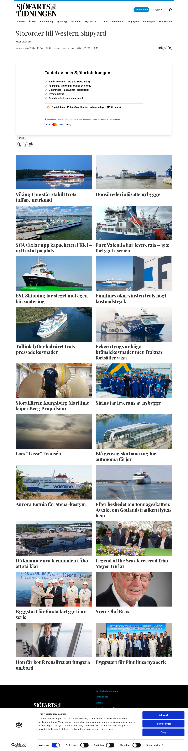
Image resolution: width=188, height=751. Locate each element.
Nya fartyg (62, 21)
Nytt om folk (91, 21)
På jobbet (76, 21)
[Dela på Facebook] (160, 48)
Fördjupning (46, 21)
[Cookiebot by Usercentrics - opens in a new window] (19, 745)
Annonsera (117, 21)
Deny (163, 732)
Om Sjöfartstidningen (107, 703)
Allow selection (163, 723)
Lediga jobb (133, 21)
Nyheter (21, 21)
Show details (153, 745)
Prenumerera (141, 9)
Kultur (104, 21)
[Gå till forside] (75, 10)
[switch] (84, 745)
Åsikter (32, 21)
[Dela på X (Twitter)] (165, 48)
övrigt (21, 150)
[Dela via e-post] (170, 48)
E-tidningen (149, 21)
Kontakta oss (165, 21)
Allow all (163, 715)
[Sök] (170, 9)
